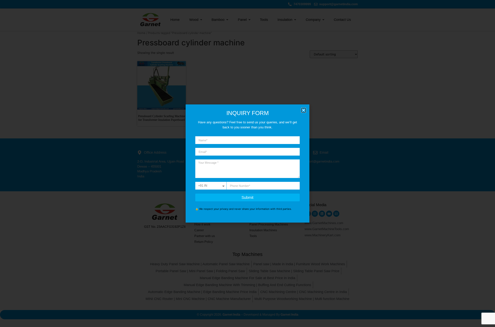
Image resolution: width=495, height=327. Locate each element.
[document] (247, 163)
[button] (304, 110)
